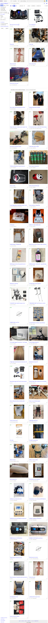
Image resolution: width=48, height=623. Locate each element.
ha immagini (3, 8)
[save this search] (47, 3)
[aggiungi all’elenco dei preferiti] (10, 26)
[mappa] (16, 6)
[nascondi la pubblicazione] (27, 26)
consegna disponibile (4, 23)
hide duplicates (3, 10)
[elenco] (11, 6)
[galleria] (14, 6)
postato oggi (3, 9)
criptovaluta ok (3, 24)
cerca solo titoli (3, 7)
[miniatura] (12, 6)
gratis (2, 16)
